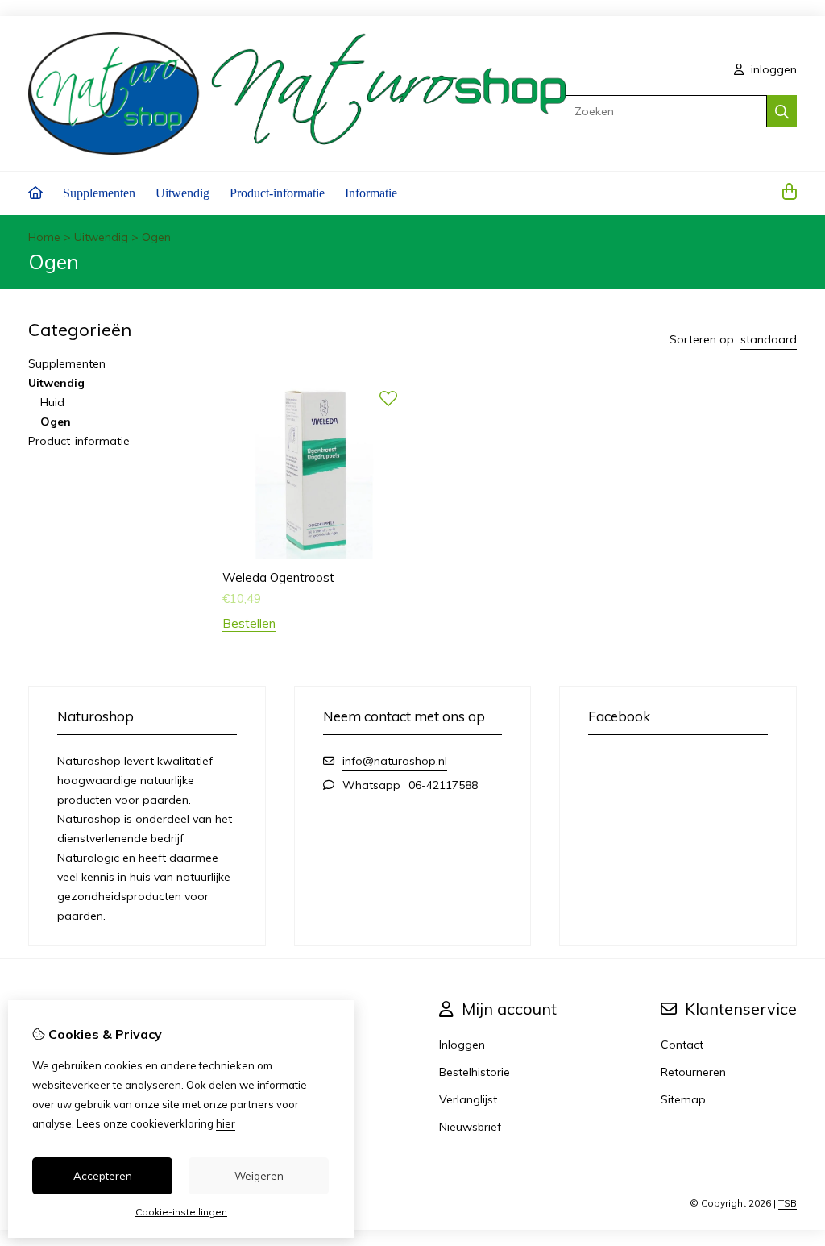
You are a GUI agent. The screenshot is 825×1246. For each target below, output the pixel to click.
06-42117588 (443, 785)
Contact (682, 1044)
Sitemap (683, 1099)
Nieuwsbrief (470, 1126)
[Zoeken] (782, 111)
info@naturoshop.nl (394, 761)
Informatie (371, 193)
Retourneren (693, 1072)
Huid (52, 402)
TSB (787, 1203)
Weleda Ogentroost (278, 577)
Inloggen (462, 1044)
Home (44, 237)
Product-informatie (277, 193)
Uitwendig (182, 193)
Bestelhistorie (474, 1072)
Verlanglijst (468, 1099)
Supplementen (99, 193)
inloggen (772, 69)
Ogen (156, 237)
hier (225, 1123)
